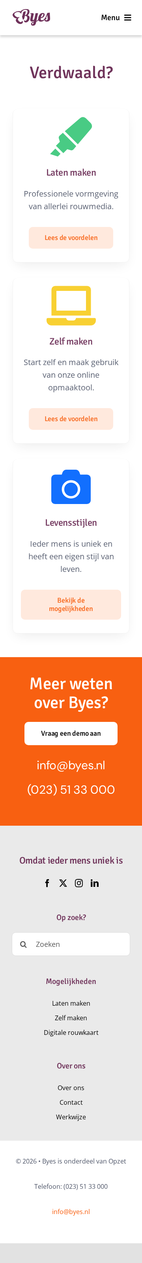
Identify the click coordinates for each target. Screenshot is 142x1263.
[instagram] (79, 883)
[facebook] (47, 883)
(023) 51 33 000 (71, 789)
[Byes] (31, 12)
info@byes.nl (71, 765)
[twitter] (63, 883)
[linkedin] (95, 883)
